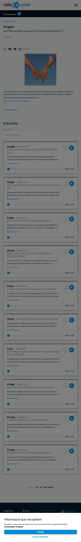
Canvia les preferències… (40, 537)
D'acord (40, 532)
